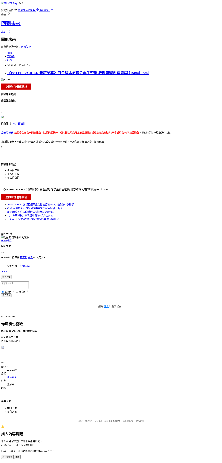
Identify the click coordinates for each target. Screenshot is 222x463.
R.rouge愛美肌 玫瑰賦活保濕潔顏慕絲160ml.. (30, 212)
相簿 (9, 52)
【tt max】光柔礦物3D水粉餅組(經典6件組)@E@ (33, 219)
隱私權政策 (128, 421)
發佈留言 (6, 295)
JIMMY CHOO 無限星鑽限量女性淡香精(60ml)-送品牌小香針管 (40, 204)
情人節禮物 (19, 123)
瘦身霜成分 (7, 132)
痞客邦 (23, 257)
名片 (9, 60)
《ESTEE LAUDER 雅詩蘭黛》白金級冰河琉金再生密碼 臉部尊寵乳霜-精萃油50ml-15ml (78, 73)
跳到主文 (6, 32)
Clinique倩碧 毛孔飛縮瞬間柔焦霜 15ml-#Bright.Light (34, 208)
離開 (17, 457)
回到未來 (11, 23)
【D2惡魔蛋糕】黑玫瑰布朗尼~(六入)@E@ (30, 215)
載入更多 (6, 277)
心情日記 (25, 266)
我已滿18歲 (7, 457)
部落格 (10, 56)
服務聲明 (140, 421)
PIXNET (88, 421)
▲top (4, 271)
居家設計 (26, 46)
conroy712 (6, 240)
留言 (30, 257)
